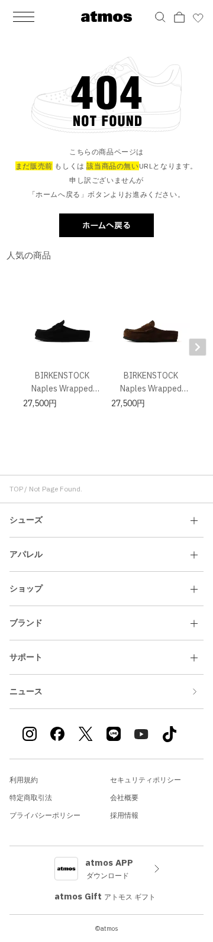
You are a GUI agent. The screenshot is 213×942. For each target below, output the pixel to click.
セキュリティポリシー (145, 779)
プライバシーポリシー (44, 815)
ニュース (26, 691)
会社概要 (124, 797)
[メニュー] (23, 16)
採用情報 (124, 815)
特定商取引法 (30, 797)
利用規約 (23, 779)
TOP (16, 488)
